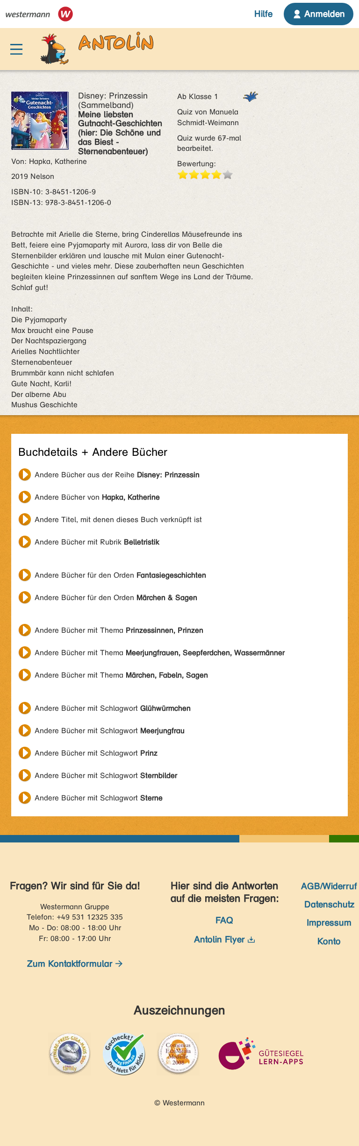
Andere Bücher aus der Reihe (117, 474)
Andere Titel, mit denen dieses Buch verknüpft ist (118, 519)
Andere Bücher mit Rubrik (97, 542)
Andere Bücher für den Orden (120, 575)
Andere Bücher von (97, 497)
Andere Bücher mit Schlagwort (113, 708)
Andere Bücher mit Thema (119, 630)
